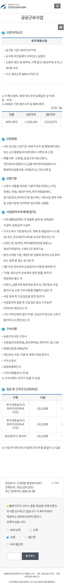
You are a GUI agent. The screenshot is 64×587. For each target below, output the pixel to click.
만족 (35, 530)
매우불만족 (16, 544)
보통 (12, 537)
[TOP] (55, 483)
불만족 (32, 537)
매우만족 (15, 530)
